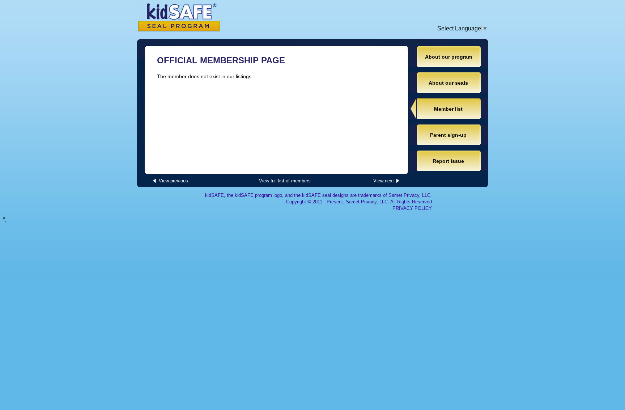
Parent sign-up (448, 135)
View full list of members (285, 180)
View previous (173, 180)
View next (383, 180)
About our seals (448, 83)
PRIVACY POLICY (412, 208)
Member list (448, 109)
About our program (448, 57)
